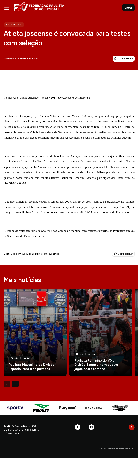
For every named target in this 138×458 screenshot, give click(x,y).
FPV (39, 6)
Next (15, 384)
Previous (7, 384)
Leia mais (35, 332)
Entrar (128, 7)
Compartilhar (125, 58)
